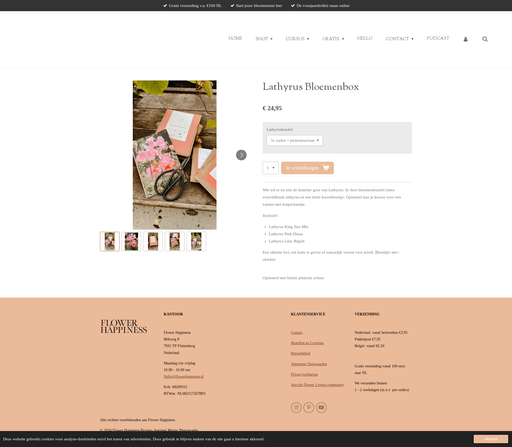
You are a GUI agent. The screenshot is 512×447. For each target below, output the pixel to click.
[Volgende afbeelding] (241, 155)
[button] (109, 241)
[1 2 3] (271, 168)
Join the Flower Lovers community (317, 385)
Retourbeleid (300, 353)
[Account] (465, 39)
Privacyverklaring (304, 374)
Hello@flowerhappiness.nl (184, 377)
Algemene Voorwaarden (309, 364)
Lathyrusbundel (280, 129)
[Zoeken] (485, 39)
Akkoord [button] (491, 439)
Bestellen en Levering (307, 343)
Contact (296, 333)
